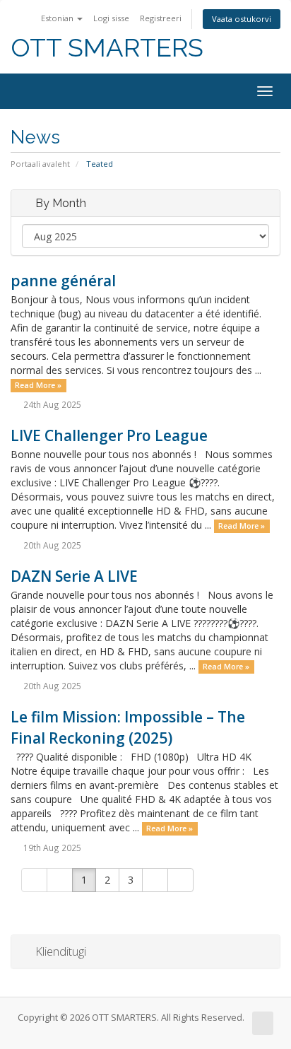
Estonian (58, 18)
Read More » (38, 385)
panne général (63, 281)
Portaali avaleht (40, 163)
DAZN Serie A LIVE (74, 576)
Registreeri (161, 18)
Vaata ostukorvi (241, 18)
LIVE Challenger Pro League (109, 435)
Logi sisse (111, 18)
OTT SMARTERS (107, 48)
